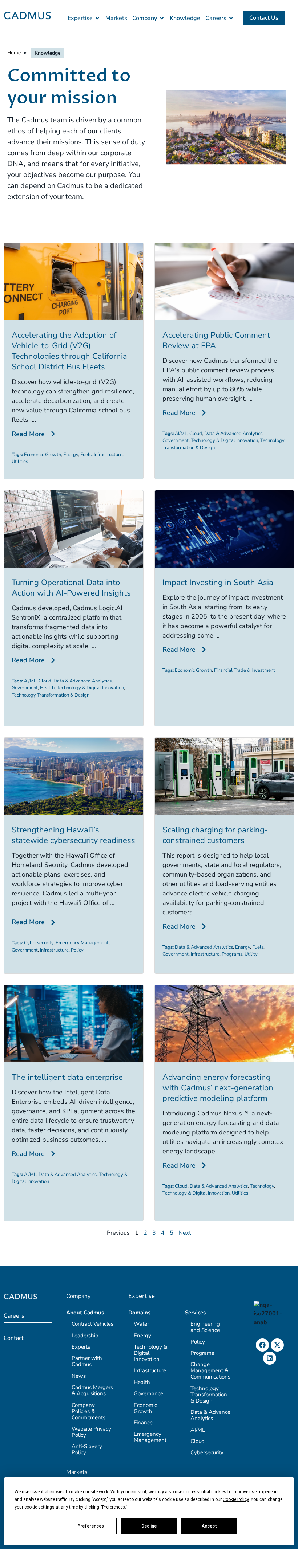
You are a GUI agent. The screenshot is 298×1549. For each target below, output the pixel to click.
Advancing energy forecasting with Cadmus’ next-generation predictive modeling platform (217, 1088)
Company (78, 1296)
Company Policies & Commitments (88, 1411)
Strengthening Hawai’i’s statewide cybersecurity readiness (73, 835)
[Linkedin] (269, 1358)
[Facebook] (262, 1345)
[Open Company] (162, 18)
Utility (251, 954)
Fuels (86, 454)
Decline (149, 1526)
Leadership (85, 1335)
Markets (77, 1472)
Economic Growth (42, 454)
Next (184, 1233)
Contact (14, 1338)
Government (175, 440)
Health (47, 688)
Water (141, 1324)
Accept (209, 1526)
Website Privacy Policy (91, 1432)
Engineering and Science (205, 1327)
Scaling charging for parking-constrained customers (215, 835)
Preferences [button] (113, 1507)
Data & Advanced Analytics (233, 433)
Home (14, 52)
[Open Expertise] (97, 18)
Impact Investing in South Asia (217, 582)
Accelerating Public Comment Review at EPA (216, 340)
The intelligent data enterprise (67, 1077)
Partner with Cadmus (87, 1361)
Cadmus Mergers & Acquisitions (92, 1390)
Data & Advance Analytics (210, 1415)
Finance (143, 1422)
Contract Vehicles (92, 1324)
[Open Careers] (231, 18)
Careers (14, 1316)
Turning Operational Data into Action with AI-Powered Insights (71, 588)
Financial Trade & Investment (244, 670)
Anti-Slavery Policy (87, 1449)
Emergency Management (82, 943)
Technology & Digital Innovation (224, 440)
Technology (262, 1186)
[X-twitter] (277, 1345)
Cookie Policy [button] (236, 1499)
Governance (148, 1393)
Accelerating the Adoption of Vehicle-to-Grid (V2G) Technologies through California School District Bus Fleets (69, 351)
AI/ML (181, 433)
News (79, 1376)
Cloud (195, 433)
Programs (232, 954)
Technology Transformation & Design (50, 695)
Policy (77, 950)
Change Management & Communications (210, 1370)
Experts (81, 1346)
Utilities (20, 461)
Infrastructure (108, 454)
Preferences (90, 1526)
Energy (70, 454)
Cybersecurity (38, 943)
